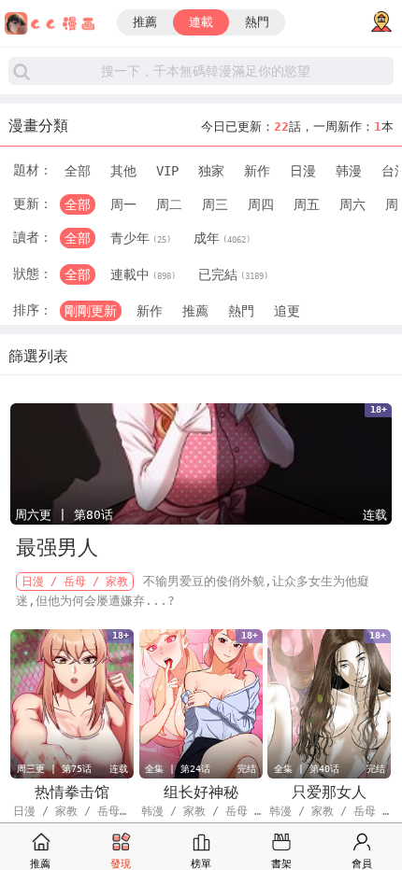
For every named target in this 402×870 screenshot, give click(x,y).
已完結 (233, 274)
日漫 (303, 170)
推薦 (145, 22)
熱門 (257, 22)
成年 (222, 238)
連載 (201, 22)
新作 (257, 170)
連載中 (143, 274)
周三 (215, 204)
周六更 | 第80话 (64, 515)
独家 (211, 170)
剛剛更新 (91, 310)
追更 (287, 310)
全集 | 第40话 (306, 769)
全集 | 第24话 (177, 769)
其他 (123, 170)
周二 (169, 204)
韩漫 (349, 170)
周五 (307, 204)
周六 (352, 204)
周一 (123, 204)
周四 (261, 204)
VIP (167, 170)
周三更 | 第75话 (54, 769)
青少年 (140, 238)
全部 (78, 170)
